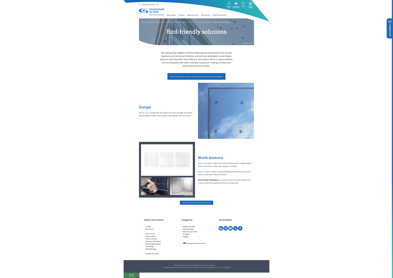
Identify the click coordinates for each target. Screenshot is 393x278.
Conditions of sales (152, 254)
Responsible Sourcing (152, 244)
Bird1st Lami (144, 113)
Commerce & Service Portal (195, 243)
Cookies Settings (131, 275)
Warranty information (153, 241)
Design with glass (189, 226)
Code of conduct (151, 239)
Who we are (149, 229)
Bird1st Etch (202, 163)
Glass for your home (190, 232)
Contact (148, 226)
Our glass (186, 234)
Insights (186, 237)
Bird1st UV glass (204, 172)
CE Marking (149, 246)
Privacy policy (150, 236)
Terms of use (149, 234)
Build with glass (188, 229)
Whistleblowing (150, 249)
